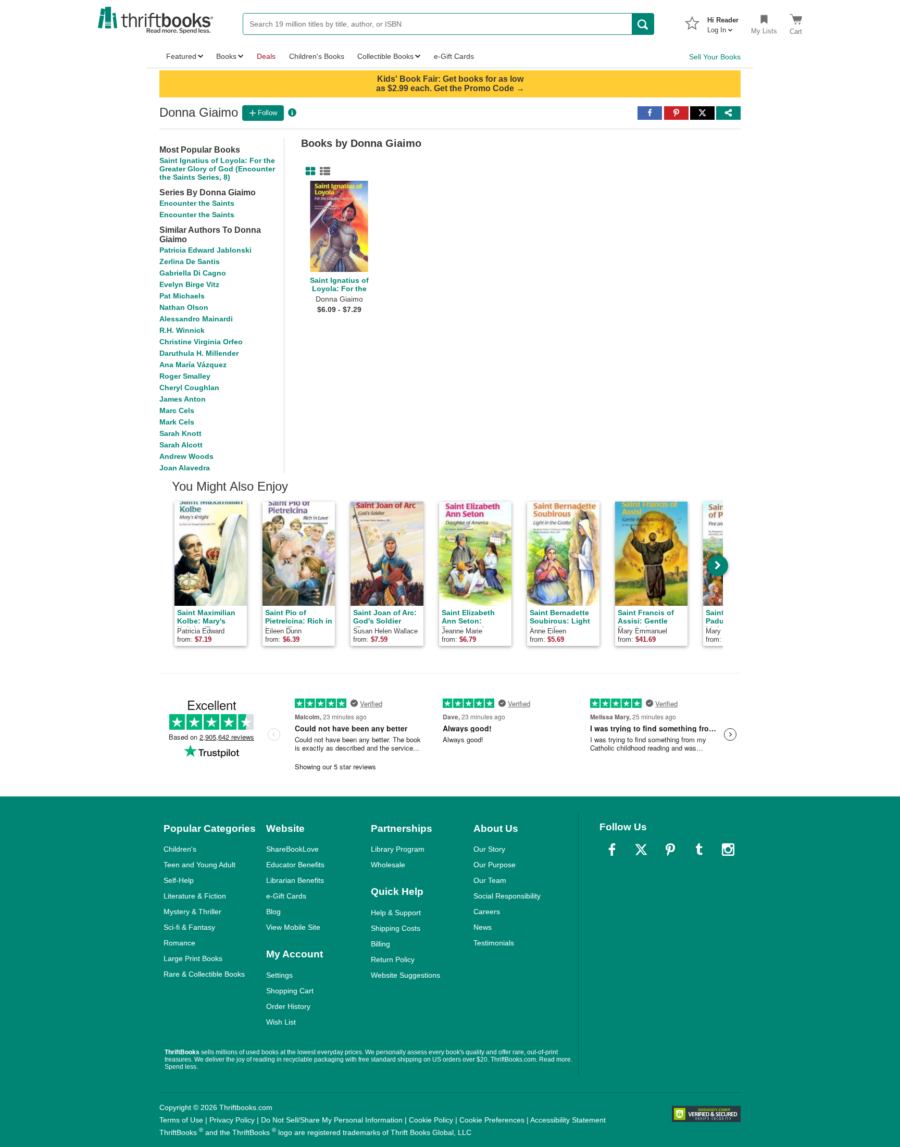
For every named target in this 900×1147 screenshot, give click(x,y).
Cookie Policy (431, 1120)
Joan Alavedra (184, 468)
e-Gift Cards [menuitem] (454, 56)
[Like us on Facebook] (611, 849)
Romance (179, 943)
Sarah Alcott (181, 445)
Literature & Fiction (195, 896)
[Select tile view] (323, 171)
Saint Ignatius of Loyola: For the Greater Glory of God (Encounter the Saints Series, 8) (217, 168)
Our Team (489, 880)
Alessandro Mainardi (196, 319)
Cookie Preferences (491, 1120)
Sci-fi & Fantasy (189, 927)
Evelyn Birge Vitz (189, 284)
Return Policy (393, 959)
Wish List (281, 1022)
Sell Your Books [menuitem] (715, 57)
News (482, 927)
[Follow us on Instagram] (728, 849)
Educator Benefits (295, 865)
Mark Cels (176, 422)
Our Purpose (494, 865)
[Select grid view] (308, 171)
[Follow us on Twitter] (641, 849)
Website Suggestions (405, 975)
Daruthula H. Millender (199, 353)
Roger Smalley (184, 376)
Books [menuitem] (226, 56)
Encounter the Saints (196, 203)
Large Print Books (193, 958)
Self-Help (179, 880)
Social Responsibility (507, 896)
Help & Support (396, 912)
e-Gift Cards (286, 896)
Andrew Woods (186, 456)
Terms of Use (181, 1120)
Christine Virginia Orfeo (201, 342)
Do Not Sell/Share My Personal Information (332, 1120)
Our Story (489, 849)
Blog (273, 911)
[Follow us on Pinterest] (670, 849)
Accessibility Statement (568, 1120)
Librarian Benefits (295, 880)
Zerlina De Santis (189, 261)
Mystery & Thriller (192, 911)
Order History (288, 1006)
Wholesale (388, 865)
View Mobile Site (293, 927)
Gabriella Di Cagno (192, 273)
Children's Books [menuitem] (316, 56)
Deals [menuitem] (266, 56)
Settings (279, 975)
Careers (486, 911)
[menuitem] (723, 22)
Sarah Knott (180, 433)
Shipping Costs (395, 928)
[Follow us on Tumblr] (698, 849)
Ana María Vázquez (193, 364)
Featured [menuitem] (181, 56)
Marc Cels (176, 410)
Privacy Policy (232, 1120)
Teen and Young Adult (199, 865)
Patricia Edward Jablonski (205, 250)
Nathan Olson (183, 307)
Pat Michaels (182, 296)
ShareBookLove (292, 849)
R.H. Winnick (182, 330)
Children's (180, 849)
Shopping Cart (290, 991)
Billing (380, 944)
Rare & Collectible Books (204, 974)
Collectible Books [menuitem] (385, 56)
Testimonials (493, 943)
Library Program (397, 849)
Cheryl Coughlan (189, 387)
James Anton (182, 399)
